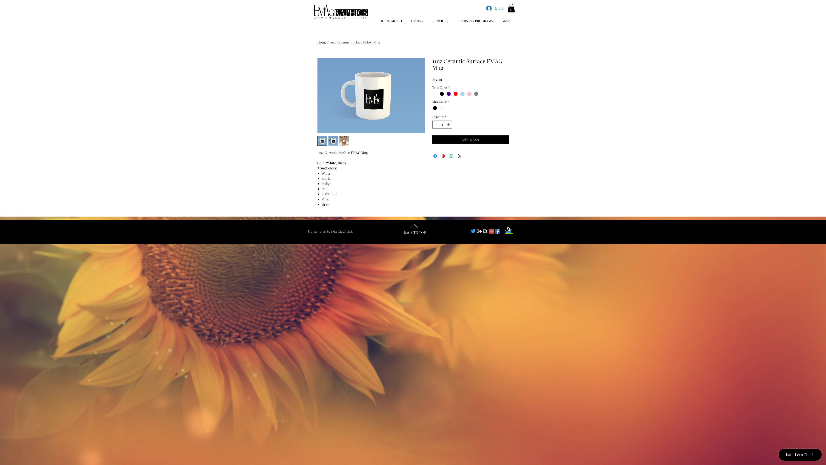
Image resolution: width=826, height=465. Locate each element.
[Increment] (449, 124)
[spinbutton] (442, 124)
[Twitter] (473, 231)
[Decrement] (435, 124)
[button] (511, 8)
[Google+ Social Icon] (491, 231)
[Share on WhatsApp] (451, 156)
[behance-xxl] (479, 231)
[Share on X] (459, 156)
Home (322, 42)
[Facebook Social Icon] (497, 231)
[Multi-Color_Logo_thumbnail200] (485, 231)
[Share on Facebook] (435, 156)
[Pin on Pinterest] (443, 156)
